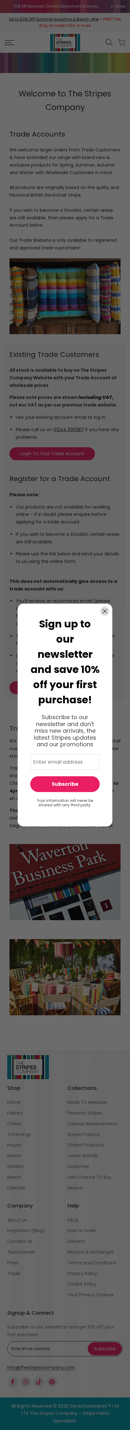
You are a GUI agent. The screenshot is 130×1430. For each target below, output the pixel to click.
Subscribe (65, 784)
